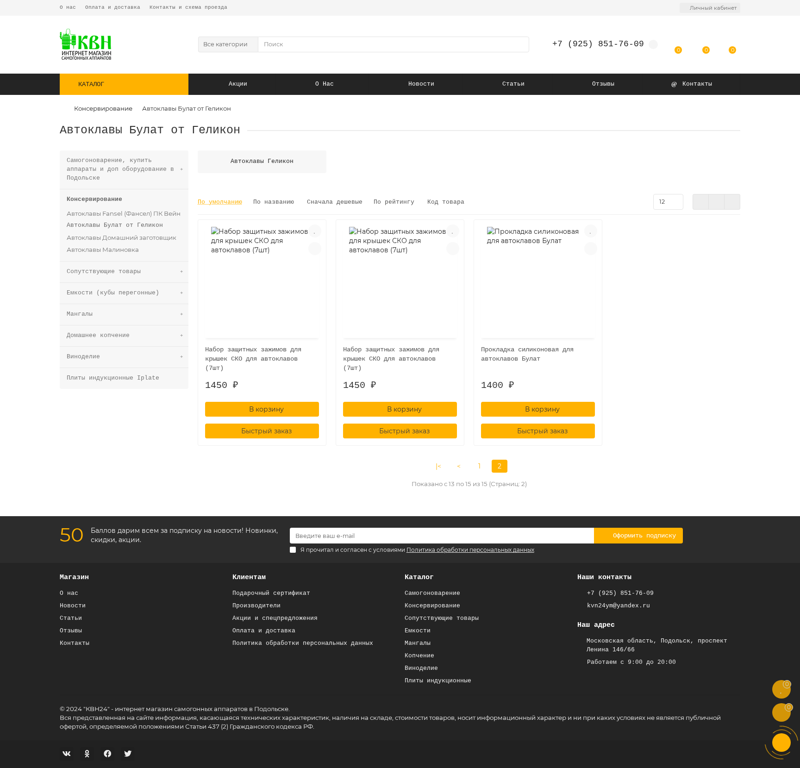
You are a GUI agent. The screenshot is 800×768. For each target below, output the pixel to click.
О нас (68, 7)
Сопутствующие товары (104, 271)
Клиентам (249, 577)
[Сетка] (701, 202)
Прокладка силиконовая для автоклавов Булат (527, 354)
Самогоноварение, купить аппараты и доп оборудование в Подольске (120, 169)
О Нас (324, 84)
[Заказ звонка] (781, 742)
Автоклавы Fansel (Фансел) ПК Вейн (124, 213)
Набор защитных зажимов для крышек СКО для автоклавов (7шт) (253, 359)
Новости (421, 84)
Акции (238, 84)
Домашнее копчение (98, 335)
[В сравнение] (314, 248)
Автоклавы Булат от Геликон (115, 225)
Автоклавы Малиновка (103, 249)
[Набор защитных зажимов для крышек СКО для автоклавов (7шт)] (262, 280)
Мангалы (80, 314)
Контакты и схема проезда (188, 7)
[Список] (716, 202)
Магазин (74, 577)
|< (438, 466)
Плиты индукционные (438, 680)
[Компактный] (732, 202)
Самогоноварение (432, 593)
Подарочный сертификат (271, 593)
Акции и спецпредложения (275, 618)
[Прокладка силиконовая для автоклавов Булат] (538, 280)
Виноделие (83, 356)
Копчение (419, 655)
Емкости (418, 630)
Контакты (697, 84)
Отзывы (603, 84)
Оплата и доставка (112, 7)
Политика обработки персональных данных (302, 643)
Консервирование (103, 108)
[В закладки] (314, 231)
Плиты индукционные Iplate (113, 378)
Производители (256, 605)
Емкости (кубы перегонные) (113, 292)
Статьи (513, 84)
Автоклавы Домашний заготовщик (121, 237)
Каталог (419, 577)
